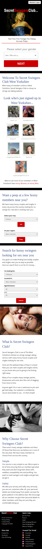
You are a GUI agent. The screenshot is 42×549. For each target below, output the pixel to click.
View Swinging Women (29, 522)
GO (21, 224)
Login (24, 520)
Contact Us (5, 533)
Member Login (35, 2)
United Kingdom (30, 544)
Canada (27, 535)
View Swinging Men (28, 524)
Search (21, 300)
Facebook (5, 535)
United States (29, 542)
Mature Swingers (27, 526)
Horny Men (34, 183)
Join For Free (26, 516)
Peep (21, 239)
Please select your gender (21, 49)
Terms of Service (7, 518)
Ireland (27, 537)
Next (21, 63)
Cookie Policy (6, 522)
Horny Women (21, 183)
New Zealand (29, 539)
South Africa (29, 546)
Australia (28, 533)
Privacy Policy (6, 520)
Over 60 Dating (6, 537)
